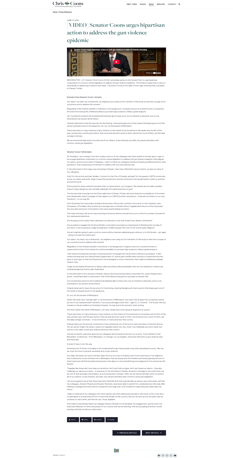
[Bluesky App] (159, 455)
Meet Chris (132, 4)
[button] (73, 419)
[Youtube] (175, 455)
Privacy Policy (59, 455)
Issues (143, 4)
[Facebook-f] (163, 455)
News (151, 4)
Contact (172, 4)
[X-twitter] (171, 455)
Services (161, 4)
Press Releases (65, 12)
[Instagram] (167, 455)
